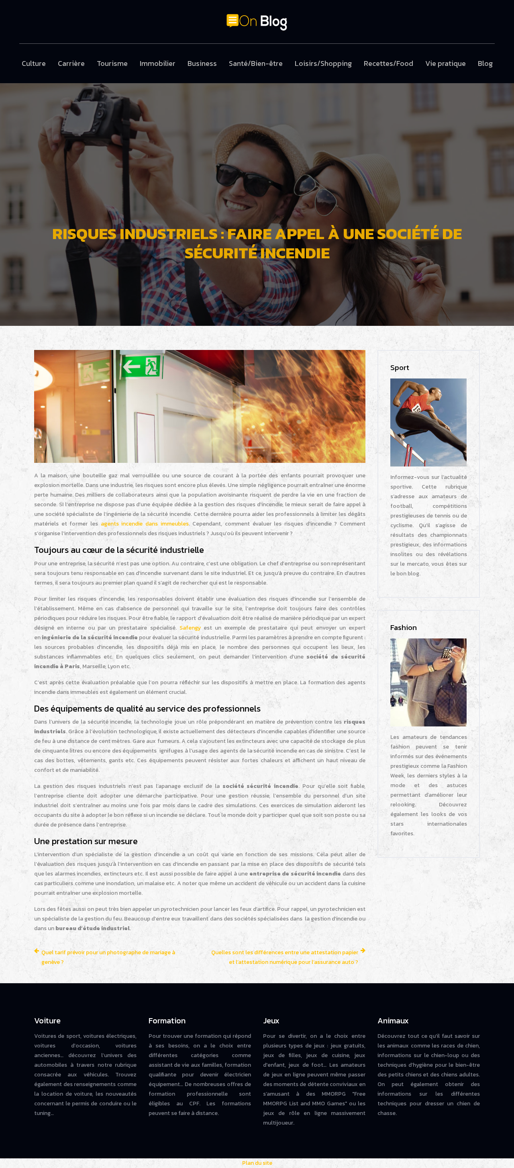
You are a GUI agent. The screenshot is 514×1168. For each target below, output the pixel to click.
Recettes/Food (388, 63)
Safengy (190, 628)
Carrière (71, 63)
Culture (34, 63)
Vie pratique (445, 63)
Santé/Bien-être (256, 63)
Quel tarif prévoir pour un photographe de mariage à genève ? (108, 957)
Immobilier (157, 63)
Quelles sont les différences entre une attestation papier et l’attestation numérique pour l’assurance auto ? (284, 957)
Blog (485, 63)
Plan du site (257, 1163)
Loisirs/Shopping (323, 63)
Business (202, 63)
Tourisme (112, 63)
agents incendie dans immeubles (145, 524)
